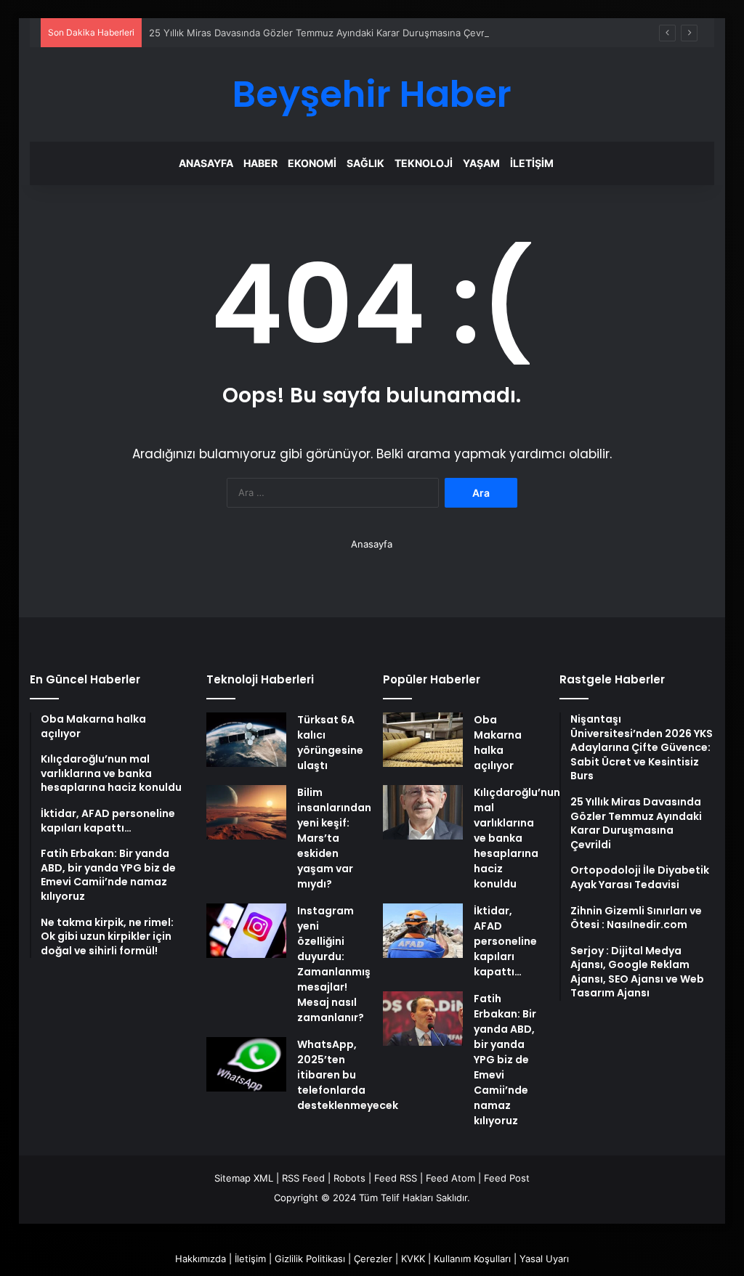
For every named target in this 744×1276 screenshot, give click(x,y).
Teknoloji (424, 163)
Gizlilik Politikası (310, 1258)
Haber (260, 163)
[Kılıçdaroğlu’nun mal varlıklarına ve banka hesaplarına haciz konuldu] (423, 812)
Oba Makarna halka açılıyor (498, 742)
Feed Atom (450, 1178)
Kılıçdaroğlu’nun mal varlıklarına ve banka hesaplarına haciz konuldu (517, 838)
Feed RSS (395, 1178)
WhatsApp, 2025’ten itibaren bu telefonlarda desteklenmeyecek (347, 1075)
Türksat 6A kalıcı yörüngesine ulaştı (330, 742)
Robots (349, 1178)
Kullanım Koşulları (472, 1258)
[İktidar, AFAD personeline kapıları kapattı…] (423, 930)
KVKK (413, 1258)
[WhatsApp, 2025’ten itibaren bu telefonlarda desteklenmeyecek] (246, 1064)
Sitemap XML (243, 1178)
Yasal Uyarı (544, 1258)
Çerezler (373, 1258)
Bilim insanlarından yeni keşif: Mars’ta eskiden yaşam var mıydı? (334, 838)
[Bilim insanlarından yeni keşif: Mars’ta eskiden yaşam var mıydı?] (246, 812)
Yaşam (481, 163)
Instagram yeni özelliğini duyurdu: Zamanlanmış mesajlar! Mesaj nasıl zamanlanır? (334, 964)
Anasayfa (206, 163)
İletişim (532, 163)
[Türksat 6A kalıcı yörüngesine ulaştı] (246, 739)
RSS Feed (303, 1178)
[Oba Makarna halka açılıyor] (423, 739)
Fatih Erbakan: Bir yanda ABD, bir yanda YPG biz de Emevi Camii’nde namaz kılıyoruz (505, 1059)
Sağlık (365, 163)
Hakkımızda (200, 1258)
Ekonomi (312, 163)
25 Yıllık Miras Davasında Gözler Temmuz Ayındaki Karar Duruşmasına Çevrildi (323, 32)
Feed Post (507, 1178)
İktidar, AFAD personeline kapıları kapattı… (505, 941)
